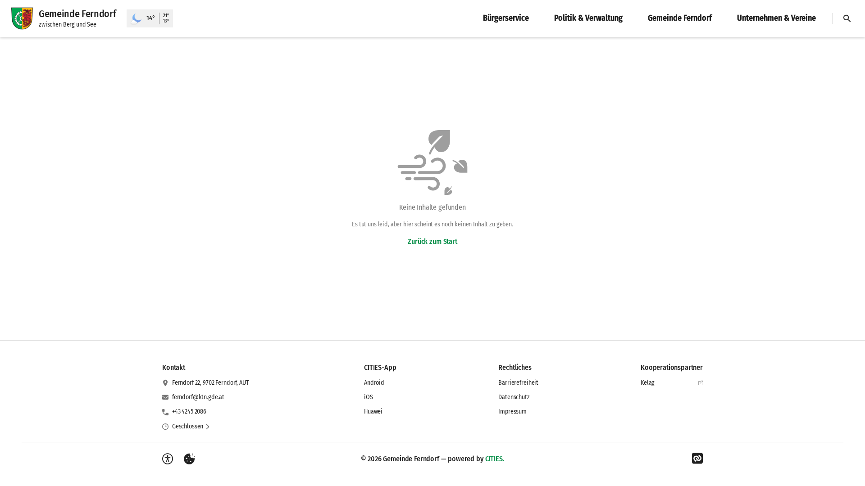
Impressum (512, 411)
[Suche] (847, 18)
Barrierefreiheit (518, 383)
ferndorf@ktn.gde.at (198, 397)
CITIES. (495, 458)
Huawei (373, 411)
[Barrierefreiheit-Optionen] (167, 459)
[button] (191, 426)
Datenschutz (513, 397)
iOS (368, 397)
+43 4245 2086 (189, 411)
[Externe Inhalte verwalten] (189, 459)
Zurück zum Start (432, 241)
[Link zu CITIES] (697, 458)
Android (374, 383)
